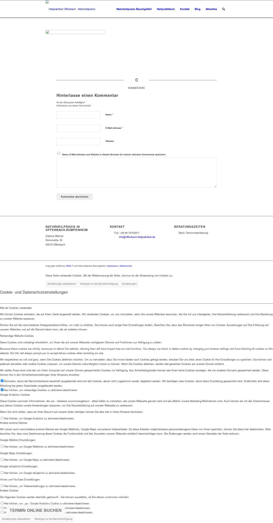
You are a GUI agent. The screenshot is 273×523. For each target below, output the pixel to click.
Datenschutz (126, 265)
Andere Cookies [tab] (9, 490)
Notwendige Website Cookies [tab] (17, 336)
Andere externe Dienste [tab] (13, 423)
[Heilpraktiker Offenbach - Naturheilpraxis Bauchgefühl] (72, 9)
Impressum (112, 265)
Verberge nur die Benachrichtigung (99, 283)
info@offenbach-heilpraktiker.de (137, 237)
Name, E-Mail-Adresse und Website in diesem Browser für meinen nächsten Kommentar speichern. (114, 154)
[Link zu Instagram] (224, 266)
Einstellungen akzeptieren (62, 283)
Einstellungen (129, 283)
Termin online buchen (36, 510)
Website (110, 141)
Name (109, 114)
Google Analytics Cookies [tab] (15, 394)
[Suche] (223, 9)
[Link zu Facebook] (218, 266)
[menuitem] (134, 9)
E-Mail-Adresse (114, 128)
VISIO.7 (69, 265)
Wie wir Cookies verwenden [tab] (16, 308)
